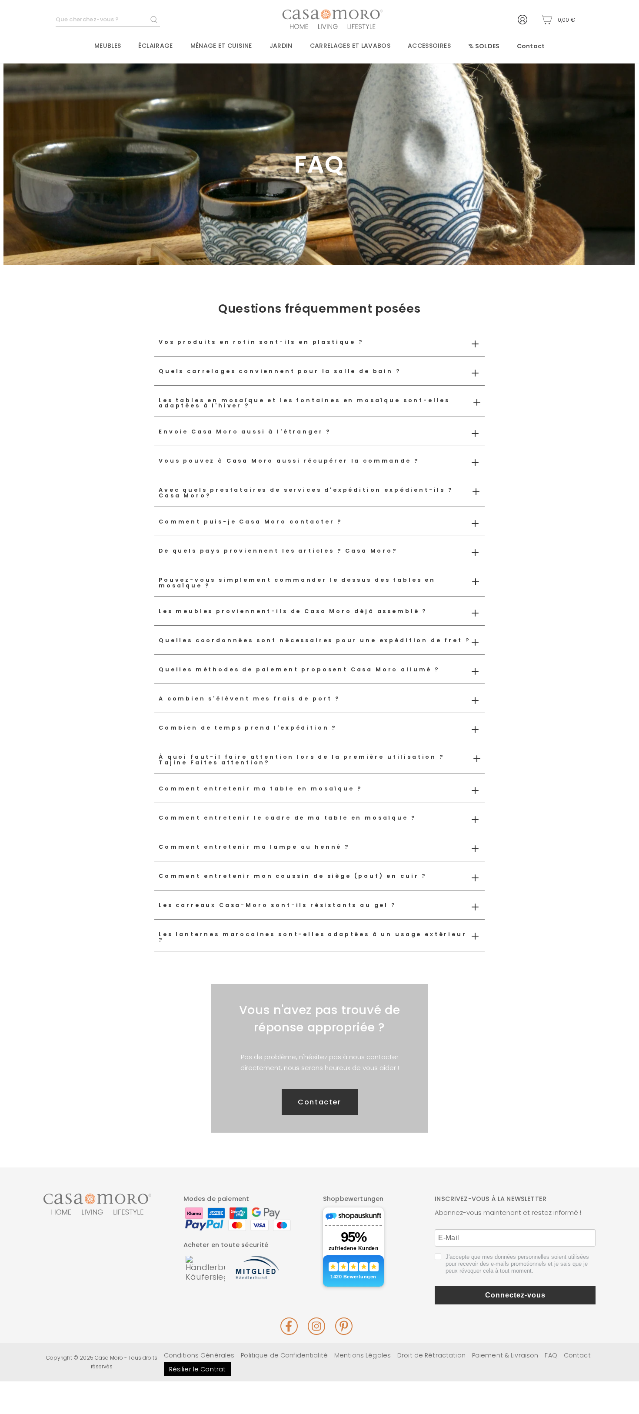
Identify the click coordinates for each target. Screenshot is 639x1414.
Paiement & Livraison (505, 1355)
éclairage (155, 45)
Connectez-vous (515, 1295)
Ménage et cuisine (221, 45)
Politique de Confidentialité (284, 1355)
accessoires (429, 45)
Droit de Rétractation (431, 1355)
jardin (281, 45)
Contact (531, 46)
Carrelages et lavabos (350, 45)
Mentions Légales (362, 1355)
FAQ (551, 1355)
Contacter (319, 1102)
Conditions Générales (199, 1355)
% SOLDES (483, 46)
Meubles (107, 45)
